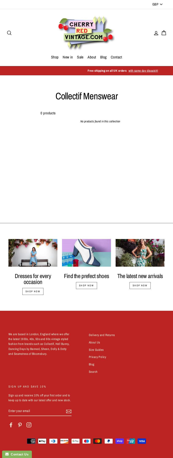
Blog (103, 57)
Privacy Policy (97, 357)
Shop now (33, 291)
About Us (94, 342)
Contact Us (18, 454)
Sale (80, 57)
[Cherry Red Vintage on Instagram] (28, 424)
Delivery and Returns (102, 335)
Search (93, 372)
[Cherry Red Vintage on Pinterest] (19, 424)
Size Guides (96, 350)
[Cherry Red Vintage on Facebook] (11, 424)
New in (68, 57)
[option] (86, 70)
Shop (55, 57)
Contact (116, 57)
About (92, 57)
